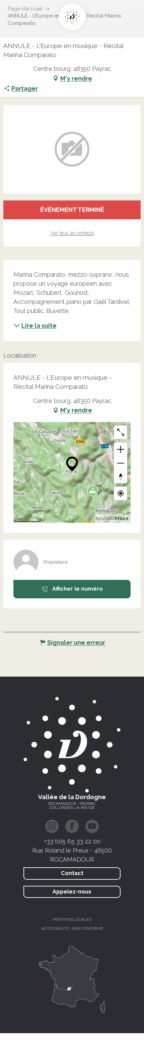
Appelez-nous (72, 891)
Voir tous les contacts (72, 233)
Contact (72, 873)
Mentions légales (72, 919)
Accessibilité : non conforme (72, 928)
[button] (72, 149)
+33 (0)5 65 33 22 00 (72, 841)
